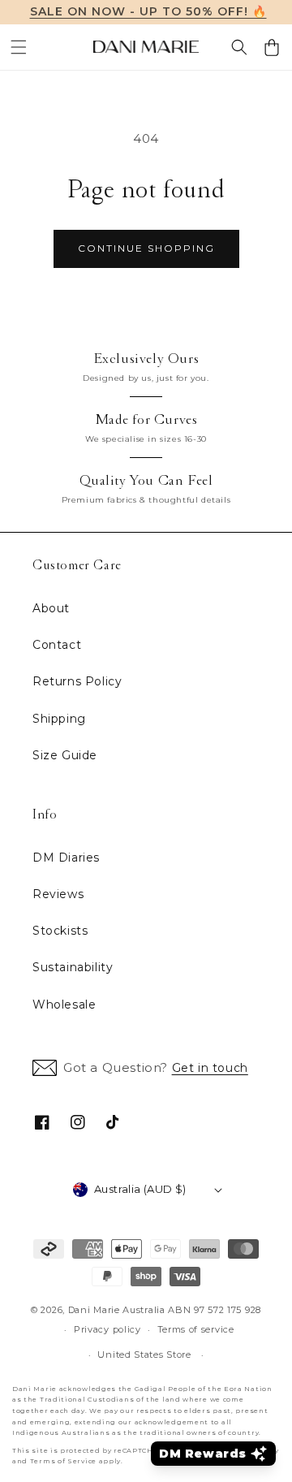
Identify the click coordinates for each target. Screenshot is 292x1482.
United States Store (144, 1354)
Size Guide (64, 755)
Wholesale (64, 1004)
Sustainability (72, 967)
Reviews (58, 894)
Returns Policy (77, 681)
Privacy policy (107, 1329)
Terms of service (195, 1329)
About (51, 608)
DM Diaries (66, 857)
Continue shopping (146, 248)
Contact (56, 644)
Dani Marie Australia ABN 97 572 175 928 (164, 1310)
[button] (18, 47)
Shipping (59, 718)
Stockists (60, 930)
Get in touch (210, 1068)
